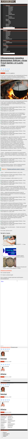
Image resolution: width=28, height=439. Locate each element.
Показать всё (14, 347)
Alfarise (3, 374)
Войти (4, 436)
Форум (7, 25)
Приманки (10, 425)
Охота (7, 15)
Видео (7, 19)
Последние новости (6, 347)
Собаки (10, 16)
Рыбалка (8, 5)
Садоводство (9, 26)
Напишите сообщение (6, 270)
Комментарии (6, 380)
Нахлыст (10, 10)
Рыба (9, 21)
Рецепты (8, 20)
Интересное (4, 382)
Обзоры (8, 24)
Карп (9, 11)
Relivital (4, 359)
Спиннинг (10, 9)
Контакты (5, 434)
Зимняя (10, 13)
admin (12, 73)
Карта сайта (6, 433)
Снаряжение (11, 14)
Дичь (9, 23)
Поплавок (10, 7)
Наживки (10, 8)
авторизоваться (5, 278)
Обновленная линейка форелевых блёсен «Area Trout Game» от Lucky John (14, 61)
